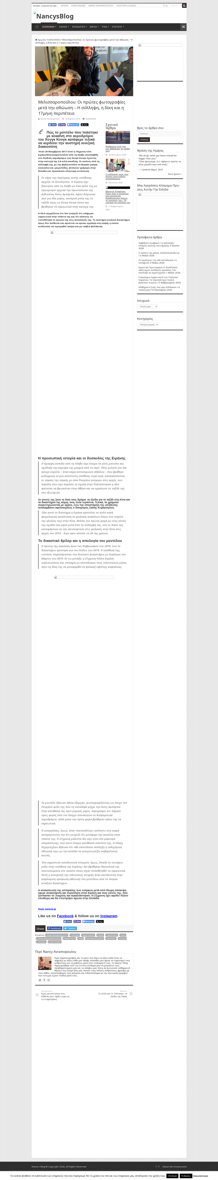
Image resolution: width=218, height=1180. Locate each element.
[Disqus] (84, 1041)
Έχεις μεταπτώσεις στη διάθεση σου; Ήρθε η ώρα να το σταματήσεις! (55, 995)
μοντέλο (111, 938)
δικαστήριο (112, 935)
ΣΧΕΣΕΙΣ (63, 26)
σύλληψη (41, 942)
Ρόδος (123, 938)
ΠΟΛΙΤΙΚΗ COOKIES (126, 5)
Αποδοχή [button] (172, 1176)
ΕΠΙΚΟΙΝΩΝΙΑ (78, 5)
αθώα (100, 935)
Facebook (65, 916)
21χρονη (75, 935)
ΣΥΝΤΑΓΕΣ (117, 26)
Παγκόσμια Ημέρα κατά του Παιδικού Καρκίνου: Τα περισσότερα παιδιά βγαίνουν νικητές (158, 280)
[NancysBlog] (54, 15)
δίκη (123, 935)
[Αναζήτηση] (184, 5)
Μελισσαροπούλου (95, 938)
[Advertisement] (160, 103)
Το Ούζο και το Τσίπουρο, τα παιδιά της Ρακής (112, 994)
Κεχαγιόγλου (69, 938)
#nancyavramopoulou (57, 935)
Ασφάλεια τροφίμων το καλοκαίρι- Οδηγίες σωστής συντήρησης (157, 244)
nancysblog (88, 935)
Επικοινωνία (180, 1166)
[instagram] (166, 6)
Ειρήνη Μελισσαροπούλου (49, 938)
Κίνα (81, 938)
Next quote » (175, 173)
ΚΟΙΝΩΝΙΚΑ (48, 26)
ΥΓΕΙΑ (104, 26)
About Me (168, 1166)
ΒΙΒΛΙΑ (93, 26)
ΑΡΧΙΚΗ (64, 5)
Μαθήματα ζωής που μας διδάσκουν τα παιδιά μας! (118, 148)
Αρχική (41, 39)
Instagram (108, 916)
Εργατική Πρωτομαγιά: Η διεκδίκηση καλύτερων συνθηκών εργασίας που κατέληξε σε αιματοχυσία (158, 270)
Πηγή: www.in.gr (47, 908)
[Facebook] (164, 6)
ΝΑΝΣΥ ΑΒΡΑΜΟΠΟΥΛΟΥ (100, 5)
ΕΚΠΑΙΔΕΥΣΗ (78, 26)
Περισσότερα (200, 1175)
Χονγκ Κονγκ (55, 942)
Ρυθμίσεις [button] (186, 1176)
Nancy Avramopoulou (50, 118)
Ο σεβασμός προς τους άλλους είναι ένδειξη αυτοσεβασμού (117, 176)
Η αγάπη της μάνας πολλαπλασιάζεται (159, 252)
